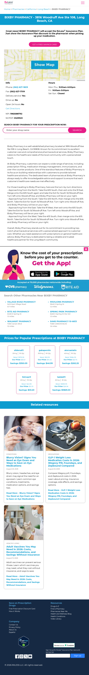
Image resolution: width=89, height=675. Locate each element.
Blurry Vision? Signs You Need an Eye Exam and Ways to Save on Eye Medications (21, 461)
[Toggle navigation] (82, 3)
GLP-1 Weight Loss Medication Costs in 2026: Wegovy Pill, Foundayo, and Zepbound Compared (65, 461)
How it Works (14, 611)
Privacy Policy (14, 627)
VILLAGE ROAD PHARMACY (21, 302)
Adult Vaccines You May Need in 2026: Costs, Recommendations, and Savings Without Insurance (23, 550)
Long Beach (44, 9)
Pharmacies (18, 9)
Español (12, 632)
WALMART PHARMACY (19, 321)
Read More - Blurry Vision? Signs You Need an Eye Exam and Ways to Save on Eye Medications (23, 496)
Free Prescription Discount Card (22, 609)
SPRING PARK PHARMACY (63, 311)
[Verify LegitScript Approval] (23, 641)
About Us (12, 630)
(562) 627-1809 (20, 87)
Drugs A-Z (55, 606)
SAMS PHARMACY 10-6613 (63, 321)
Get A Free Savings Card (44, 44)
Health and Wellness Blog (61, 614)
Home (7, 9)
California (31, 9)
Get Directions (13, 108)
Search (77, 130)
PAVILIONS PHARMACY (62, 302)
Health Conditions (58, 616)
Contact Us (13, 625)
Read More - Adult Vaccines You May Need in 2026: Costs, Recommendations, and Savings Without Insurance (23, 580)
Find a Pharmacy (57, 609)
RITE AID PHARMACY (18, 311)
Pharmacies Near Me (59, 611)
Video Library (56, 619)
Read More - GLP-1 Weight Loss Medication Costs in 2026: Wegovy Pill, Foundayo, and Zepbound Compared (64, 494)
